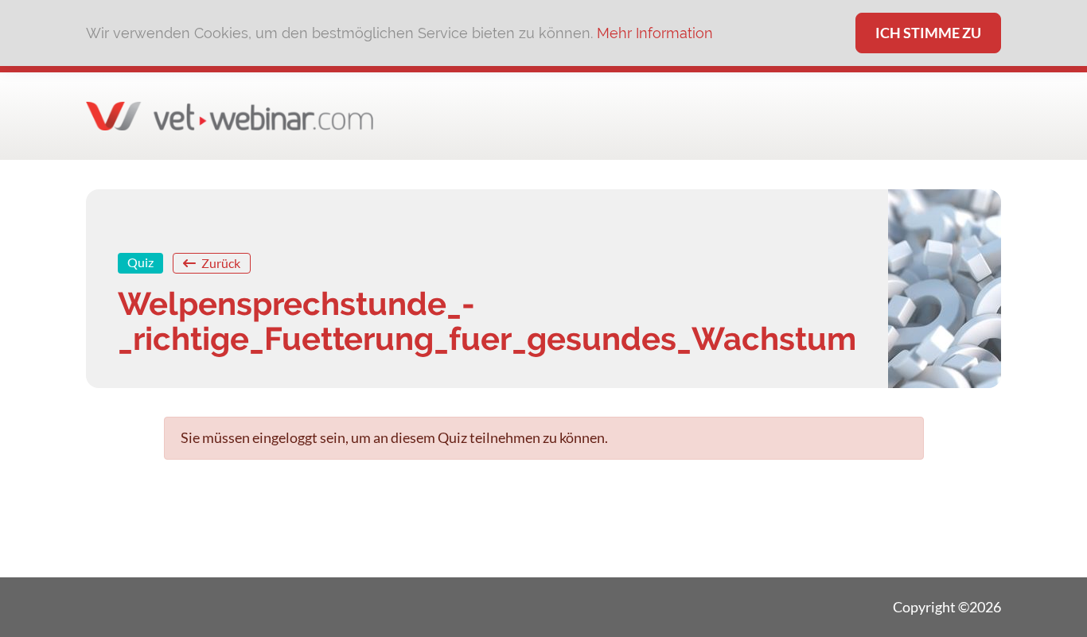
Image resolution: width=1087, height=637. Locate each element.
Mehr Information (655, 33)
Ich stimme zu (928, 32)
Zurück (219, 262)
